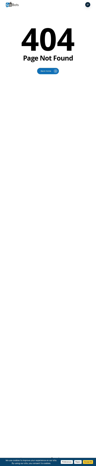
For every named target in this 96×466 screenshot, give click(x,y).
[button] (87, 4)
